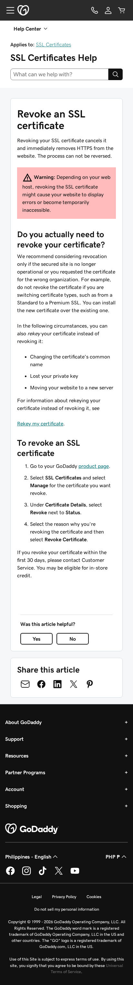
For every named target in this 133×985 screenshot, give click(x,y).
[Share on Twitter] (74, 684)
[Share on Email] (25, 684)
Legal (37, 897)
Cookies (94, 897)
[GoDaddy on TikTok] (42, 874)
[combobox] (59, 74)
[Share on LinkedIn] (57, 684)
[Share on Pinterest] (90, 684)
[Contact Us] (94, 10)
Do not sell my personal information (66, 909)
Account (14, 789)
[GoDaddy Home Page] (32, 828)
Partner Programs (25, 772)
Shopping (16, 805)
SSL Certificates (53, 44)
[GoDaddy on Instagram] (26, 874)
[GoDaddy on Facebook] (10, 874)
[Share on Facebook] (41, 684)
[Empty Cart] (121, 10)
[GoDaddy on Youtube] (75, 874)
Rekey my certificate (40, 423)
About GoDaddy (23, 722)
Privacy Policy (64, 897)
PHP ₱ (113, 856)
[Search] (115, 74)
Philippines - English (28, 856)
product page (93, 466)
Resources (16, 755)
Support (14, 738)
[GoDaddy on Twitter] (59, 874)
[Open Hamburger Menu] (7, 10)
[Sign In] (108, 10)
